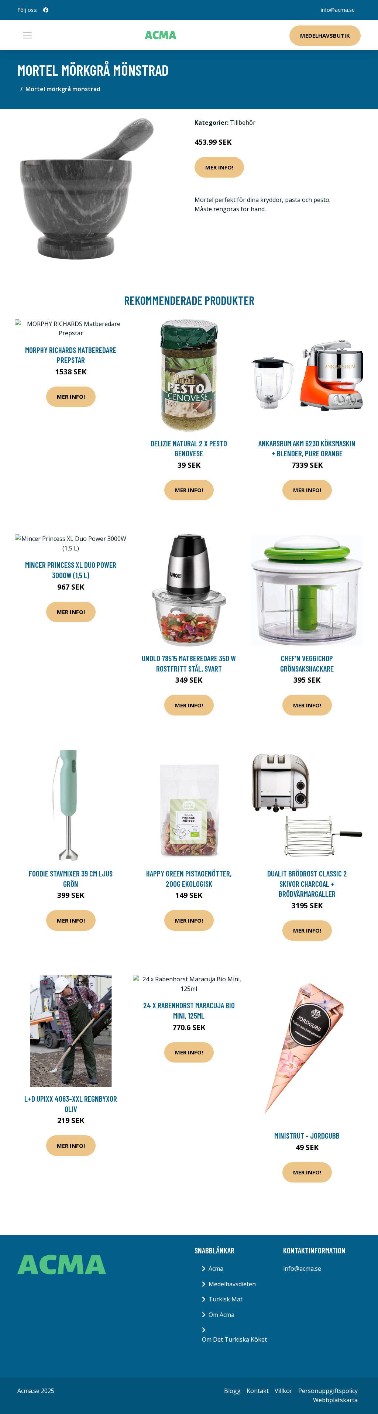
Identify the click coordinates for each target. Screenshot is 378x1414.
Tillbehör (242, 123)
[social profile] (45, 10)
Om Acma (221, 1315)
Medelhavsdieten (232, 1284)
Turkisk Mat (226, 1299)
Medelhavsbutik (325, 35)
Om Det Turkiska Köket (234, 1339)
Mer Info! (219, 167)
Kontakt (258, 1391)
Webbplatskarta (335, 1400)
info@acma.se (338, 9)
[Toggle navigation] (27, 35)
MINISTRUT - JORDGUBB (307, 1135)
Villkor (283, 1391)
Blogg (232, 1391)
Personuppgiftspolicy (328, 1391)
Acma (216, 1268)
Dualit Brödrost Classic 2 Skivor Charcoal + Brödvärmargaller (307, 883)
